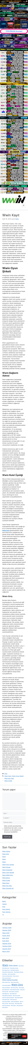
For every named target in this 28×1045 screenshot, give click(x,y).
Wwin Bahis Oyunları (14, 968)
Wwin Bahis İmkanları (14, 970)
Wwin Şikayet (5, 1007)
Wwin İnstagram (7, 870)
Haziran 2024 (6, 949)
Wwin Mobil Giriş (7, 875)
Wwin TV (21, 1001)
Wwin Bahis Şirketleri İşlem (7, 972)
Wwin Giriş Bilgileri (6, 987)
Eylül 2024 (5, 941)
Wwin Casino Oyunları (10, 980)
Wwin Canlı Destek (8, 872)
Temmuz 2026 (6, 927)
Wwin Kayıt (7, 776)
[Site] (14, 52)
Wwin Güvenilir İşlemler (14, 989)
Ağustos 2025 (6, 930)
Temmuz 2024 (6, 946)
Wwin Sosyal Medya (6, 1001)
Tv (3, 914)
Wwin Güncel (21, 987)
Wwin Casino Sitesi (15, 982)
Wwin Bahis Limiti (5, 968)
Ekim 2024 (5, 938)
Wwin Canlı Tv (16, 976)
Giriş (5, 773)
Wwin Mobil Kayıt (13, 993)
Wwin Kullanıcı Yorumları (14, 991)
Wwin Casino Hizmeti (6, 978)
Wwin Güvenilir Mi (7, 888)
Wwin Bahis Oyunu (6, 970)
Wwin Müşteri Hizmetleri (7, 995)
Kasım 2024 (6, 935)
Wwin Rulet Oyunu (5, 999)
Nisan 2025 (5, 933)
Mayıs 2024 (6, 951)
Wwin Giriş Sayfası (8, 864)
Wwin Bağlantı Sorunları (18, 972)
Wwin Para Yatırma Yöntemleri (8, 997)
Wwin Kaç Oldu (9, 778)
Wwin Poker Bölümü (19, 997)
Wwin (4, 856)
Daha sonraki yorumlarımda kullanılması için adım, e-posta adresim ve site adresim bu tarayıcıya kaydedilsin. (13, 829)
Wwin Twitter (11, 1003)
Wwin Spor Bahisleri (15, 1001)
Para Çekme (6, 909)
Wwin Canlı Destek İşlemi (7, 976)
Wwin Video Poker (18, 1003)
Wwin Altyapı (6, 867)
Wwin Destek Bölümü (6, 985)
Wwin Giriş (5, 854)
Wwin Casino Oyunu (6, 982)
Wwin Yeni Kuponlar (6, 1005)
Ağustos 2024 (6, 943)
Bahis (4, 901)
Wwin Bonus (6, 878)
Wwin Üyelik (8, 781)
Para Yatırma (6, 912)
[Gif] (14, 83)
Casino (4, 904)
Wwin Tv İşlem (5, 1003)
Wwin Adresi (6, 851)
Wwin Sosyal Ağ (13, 999)
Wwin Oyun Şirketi (17, 776)
